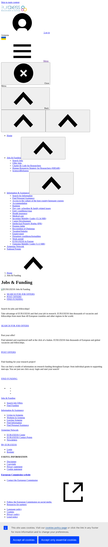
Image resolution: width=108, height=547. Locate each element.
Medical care (18, 216)
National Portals (14, 249)
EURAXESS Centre (16, 435)
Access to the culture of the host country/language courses (38, 201)
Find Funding (13, 405)
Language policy (14, 509)
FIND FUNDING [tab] (15, 299)
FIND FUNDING (9, 378)
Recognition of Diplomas (23, 228)
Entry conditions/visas (22, 211)
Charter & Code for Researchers (26, 165)
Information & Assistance (18, 193)
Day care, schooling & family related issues (31, 208)
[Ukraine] (3, 39)
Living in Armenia (15, 415)
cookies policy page (56, 527)
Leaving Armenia (14, 420)
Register (10, 452)
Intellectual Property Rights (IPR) (27, 223)
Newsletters (12, 440)
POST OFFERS (8, 352)
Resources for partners (17, 504)
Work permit (17, 239)
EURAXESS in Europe (23, 241)
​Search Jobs (17, 160)
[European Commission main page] (14, 11)
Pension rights (18, 226)
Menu (46, 61)
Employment (18, 234)
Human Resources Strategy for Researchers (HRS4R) (36, 168)
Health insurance (19, 213)
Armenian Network (15, 246)
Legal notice (12, 517)
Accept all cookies (23, 539)
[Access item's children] (43, 148)
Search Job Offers (15, 403)
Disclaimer (11, 461)
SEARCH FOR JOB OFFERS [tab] (21, 294)
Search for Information (22, 195)
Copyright (11, 464)
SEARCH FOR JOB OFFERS (15, 325)
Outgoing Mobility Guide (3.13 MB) (28, 244)
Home (9, 135)
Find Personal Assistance (23, 198)
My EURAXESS (9, 444)
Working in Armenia (16, 417)
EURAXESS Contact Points (19, 437)
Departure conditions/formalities (26, 236)
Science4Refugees (20, 171)
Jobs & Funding (14, 158)
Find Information (14, 422)
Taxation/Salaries (20, 231)
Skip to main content (10, 2)
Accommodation (19, 203)
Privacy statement (14, 466)
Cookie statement (14, 469)
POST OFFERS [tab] (14, 296)
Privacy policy (13, 514)
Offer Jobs (17, 163)
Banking (16, 206)
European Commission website (16, 475)
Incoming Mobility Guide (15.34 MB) (29, 218)
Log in (46, 32)
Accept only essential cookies (58, 539)
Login (9, 449)
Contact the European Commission (22, 480)
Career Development (21, 221)
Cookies (10, 512)
